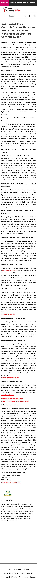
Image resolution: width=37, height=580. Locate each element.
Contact (32, 577)
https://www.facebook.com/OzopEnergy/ (15, 401)
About (10, 569)
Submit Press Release (11, 573)
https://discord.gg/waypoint (10, 482)
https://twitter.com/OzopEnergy (12, 399)
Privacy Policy (23, 577)
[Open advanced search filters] (30, 16)
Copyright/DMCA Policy (9, 577)
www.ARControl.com (8, 314)
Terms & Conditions (26, 573)
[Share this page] (34, 16)
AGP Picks (4, 3)
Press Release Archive (21, 569)
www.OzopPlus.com (7, 395)
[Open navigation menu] (3, 16)
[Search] (25, 16)
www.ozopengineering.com (10, 378)
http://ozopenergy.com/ (10, 270)
